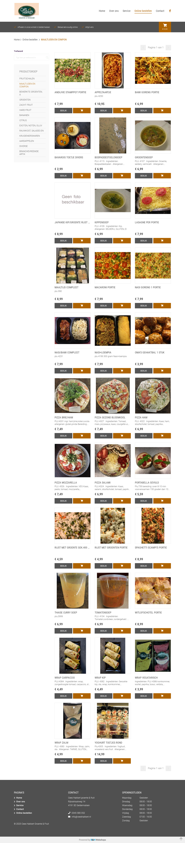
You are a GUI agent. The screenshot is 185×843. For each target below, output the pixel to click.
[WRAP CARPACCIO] (73, 673)
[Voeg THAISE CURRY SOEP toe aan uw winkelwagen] (82, 631)
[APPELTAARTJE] (113, 87)
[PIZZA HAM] (153, 412)
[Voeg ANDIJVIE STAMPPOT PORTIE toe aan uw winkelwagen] (82, 110)
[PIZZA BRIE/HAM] (73, 412)
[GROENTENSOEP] (153, 152)
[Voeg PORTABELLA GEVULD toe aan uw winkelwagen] (162, 501)
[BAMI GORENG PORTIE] (153, 87)
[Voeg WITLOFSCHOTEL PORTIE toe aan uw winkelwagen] (162, 631)
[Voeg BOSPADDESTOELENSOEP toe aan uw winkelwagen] (122, 175)
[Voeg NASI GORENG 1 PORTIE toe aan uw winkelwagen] (162, 305)
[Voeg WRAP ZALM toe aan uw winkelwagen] (82, 761)
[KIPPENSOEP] (113, 217)
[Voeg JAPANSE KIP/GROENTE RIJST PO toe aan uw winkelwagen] (82, 240)
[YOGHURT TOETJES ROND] (113, 737)
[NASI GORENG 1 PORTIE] (153, 282)
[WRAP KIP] (113, 673)
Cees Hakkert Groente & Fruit (35, 824)
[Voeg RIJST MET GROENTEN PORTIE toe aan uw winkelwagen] (122, 566)
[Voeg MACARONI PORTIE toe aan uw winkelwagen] (122, 305)
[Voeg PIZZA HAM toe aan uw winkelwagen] (162, 435)
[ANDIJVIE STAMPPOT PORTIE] (73, 87)
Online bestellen (24, 813)
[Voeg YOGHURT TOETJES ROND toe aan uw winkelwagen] (122, 761)
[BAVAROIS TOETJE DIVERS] (73, 152)
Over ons (20, 801)
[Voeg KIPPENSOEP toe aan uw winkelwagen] (122, 240)
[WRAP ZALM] (73, 737)
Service (20, 805)
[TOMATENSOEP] (113, 607)
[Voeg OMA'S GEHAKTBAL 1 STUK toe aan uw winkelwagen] (162, 370)
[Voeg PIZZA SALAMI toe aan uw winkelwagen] (122, 501)
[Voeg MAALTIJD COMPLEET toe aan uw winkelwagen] (82, 305)
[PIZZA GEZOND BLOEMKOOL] (113, 412)
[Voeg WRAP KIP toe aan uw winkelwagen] (122, 696)
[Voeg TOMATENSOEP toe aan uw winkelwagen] (122, 631)
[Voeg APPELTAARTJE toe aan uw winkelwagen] (122, 110)
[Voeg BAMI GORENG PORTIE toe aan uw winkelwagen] (162, 110)
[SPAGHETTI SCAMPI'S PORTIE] (153, 542)
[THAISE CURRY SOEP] (73, 607)
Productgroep (28, 71)
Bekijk (63, 110)
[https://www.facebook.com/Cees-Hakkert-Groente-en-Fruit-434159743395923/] (170, 11)
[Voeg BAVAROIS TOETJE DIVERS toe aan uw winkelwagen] (82, 175)
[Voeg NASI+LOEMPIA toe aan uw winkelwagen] (122, 370)
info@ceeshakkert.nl (81, 816)
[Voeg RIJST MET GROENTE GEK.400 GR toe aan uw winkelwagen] (82, 566)
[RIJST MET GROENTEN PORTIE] (113, 542)
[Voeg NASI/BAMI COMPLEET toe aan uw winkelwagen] (82, 370)
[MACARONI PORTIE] (113, 282)
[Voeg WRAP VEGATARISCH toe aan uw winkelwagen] (162, 696)
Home (19, 797)
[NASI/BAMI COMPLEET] (73, 347)
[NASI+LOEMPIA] (113, 347)
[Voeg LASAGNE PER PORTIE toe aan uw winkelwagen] (162, 240)
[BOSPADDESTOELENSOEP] (113, 152)
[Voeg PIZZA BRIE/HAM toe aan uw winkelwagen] (82, 435)
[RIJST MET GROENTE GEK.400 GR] (73, 542)
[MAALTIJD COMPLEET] (73, 282)
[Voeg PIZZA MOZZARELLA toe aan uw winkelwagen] (82, 501)
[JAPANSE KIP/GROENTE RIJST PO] (73, 217)
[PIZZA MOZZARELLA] (73, 477)
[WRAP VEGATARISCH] (153, 673)
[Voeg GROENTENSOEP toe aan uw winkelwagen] (162, 175)
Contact (20, 809)
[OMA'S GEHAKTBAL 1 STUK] (153, 347)
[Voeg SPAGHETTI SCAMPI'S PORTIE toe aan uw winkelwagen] (162, 566)
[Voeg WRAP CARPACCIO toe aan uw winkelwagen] (82, 696)
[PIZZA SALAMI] (113, 477)
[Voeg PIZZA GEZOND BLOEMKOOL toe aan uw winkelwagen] (122, 435)
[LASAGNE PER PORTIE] (153, 217)
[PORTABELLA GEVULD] (153, 477)
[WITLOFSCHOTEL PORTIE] (153, 607)
